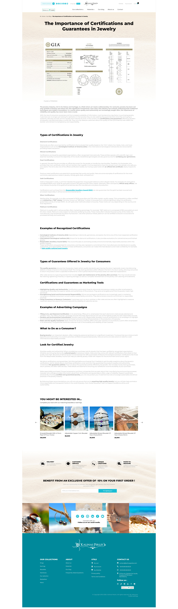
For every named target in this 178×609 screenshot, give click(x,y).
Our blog (101, 9)
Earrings (42, 566)
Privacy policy (95, 573)
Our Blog (48, 16)
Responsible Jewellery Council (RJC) (79, 190)
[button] (36, 423)
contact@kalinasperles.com (128, 563)
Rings (42, 563)
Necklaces (43, 573)
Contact (120, 9)
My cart (96, 563)
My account (97, 566)
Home (43, 16)
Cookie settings (133, 596)
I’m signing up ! (107, 490)
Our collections (77, 9)
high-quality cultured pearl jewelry (55, 248)
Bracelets (43, 569)
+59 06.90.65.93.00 (125, 566)
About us (111, 9)
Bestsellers (43, 579)
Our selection (44, 576)
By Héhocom (134, 594)
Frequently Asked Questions (74, 573)
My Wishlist (97, 570)
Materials (90, 9)
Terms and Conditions (98, 576)
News (42, 582)
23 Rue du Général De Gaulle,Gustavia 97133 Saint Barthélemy (128, 575)
